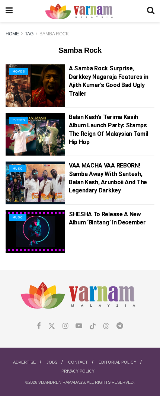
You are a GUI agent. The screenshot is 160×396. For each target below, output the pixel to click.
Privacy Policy (78, 371)
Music (18, 168)
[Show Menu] (9, 11)
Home (12, 33)
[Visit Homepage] (79, 11)
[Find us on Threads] (106, 326)
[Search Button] (150, 11)
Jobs (52, 362)
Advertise (24, 362)
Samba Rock (54, 33)
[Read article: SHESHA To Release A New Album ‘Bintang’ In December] (35, 231)
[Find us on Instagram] (65, 326)
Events (19, 120)
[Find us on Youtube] (79, 326)
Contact (78, 362)
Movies (19, 71)
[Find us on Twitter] (51, 326)
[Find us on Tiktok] (93, 326)
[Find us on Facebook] (39, 326)
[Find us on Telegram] (119, 326)
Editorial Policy (117, 362)
